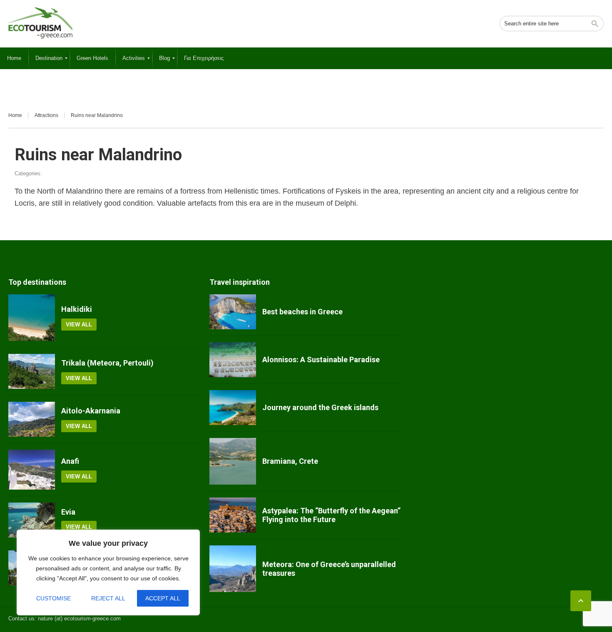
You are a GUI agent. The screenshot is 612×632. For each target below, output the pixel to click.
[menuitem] (14, 58)
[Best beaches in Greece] (232, 311)
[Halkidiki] (31, 317)
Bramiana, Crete (290, 461)
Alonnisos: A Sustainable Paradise (321, 359)
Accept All (162, 598)
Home (15, 115)
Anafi (70, 461)
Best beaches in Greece (302, 311)
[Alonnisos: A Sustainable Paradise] (232, 359)
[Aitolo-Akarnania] (31, 419)
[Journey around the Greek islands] (232, 407)
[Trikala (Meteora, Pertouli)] (31, 371)
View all (79, 324)
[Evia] (31, 520)
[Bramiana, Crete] (232, 461)
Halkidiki (76, 309)
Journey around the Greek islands (320, 407)
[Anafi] (31, 470)
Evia (68, 512)
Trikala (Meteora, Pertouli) (107, 362)
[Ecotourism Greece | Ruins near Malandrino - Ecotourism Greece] (40, 23)
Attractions (46, 115)
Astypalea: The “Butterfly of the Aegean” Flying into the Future (331, 515)
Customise (53, 598)
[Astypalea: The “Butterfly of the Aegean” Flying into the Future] (232, 515)
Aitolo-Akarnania (90, 410)
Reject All (108, 598)
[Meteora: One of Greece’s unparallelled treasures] (232, 568)
